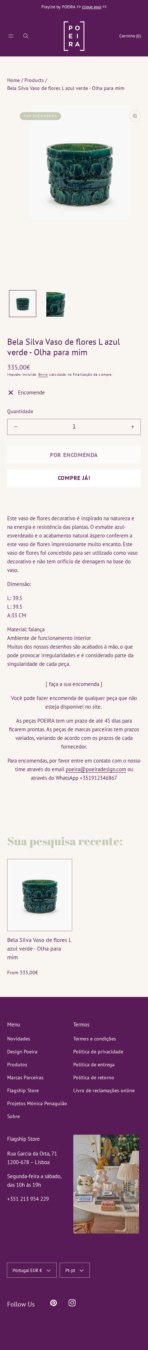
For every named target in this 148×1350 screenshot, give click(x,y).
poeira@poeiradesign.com (96, 769)
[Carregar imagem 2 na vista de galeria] (57, 303)
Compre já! (74, 477)
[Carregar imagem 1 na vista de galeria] (22, 303)
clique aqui (91, 6)
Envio (43, 374)
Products (34, 80)
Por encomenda (74, 454)
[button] (11, 36)
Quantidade (20, 411)
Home (13, 80)
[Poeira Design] (74, 36)
